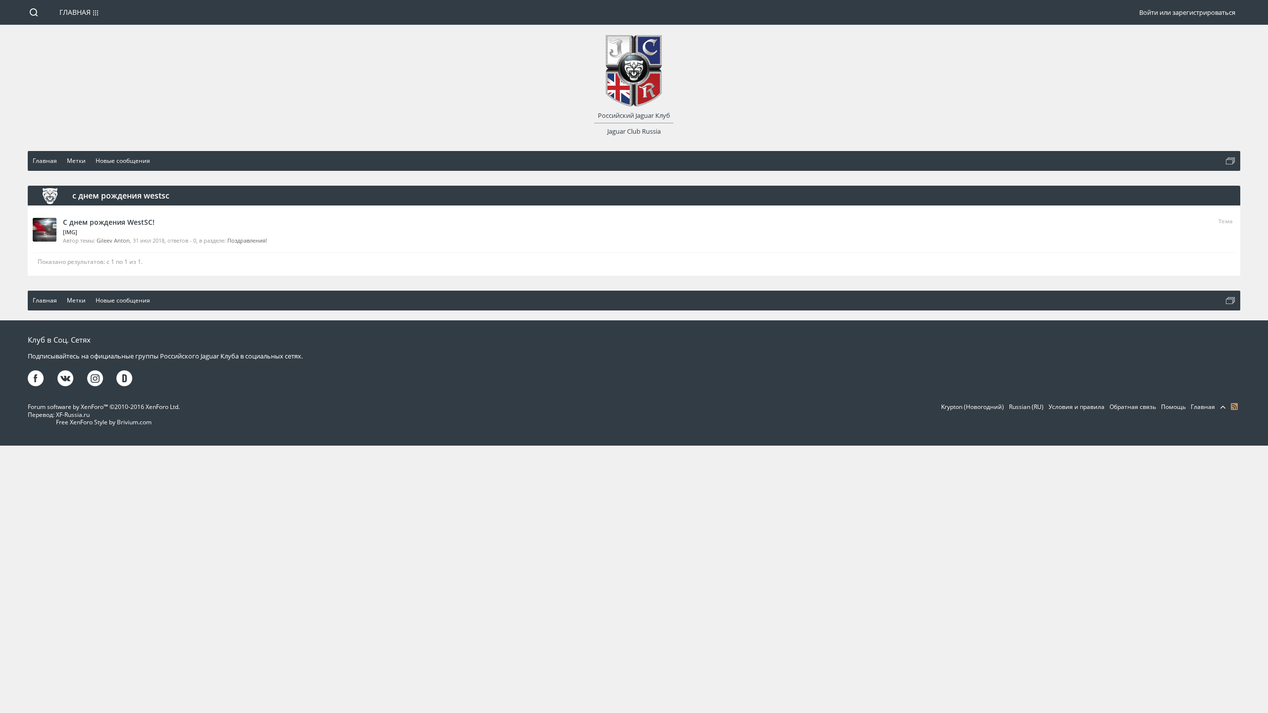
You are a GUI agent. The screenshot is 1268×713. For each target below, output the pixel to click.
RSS (1234, 406)
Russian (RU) (1026, 407)
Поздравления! (247, 240)
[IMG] (70, 232)
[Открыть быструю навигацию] (1230, 160)
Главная (75, 12)
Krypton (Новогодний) (972, 407)
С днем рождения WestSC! (109, 222)
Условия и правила (1077, 407)
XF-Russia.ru (73, 414)
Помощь (1173, 407)
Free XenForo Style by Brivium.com (104, 422)
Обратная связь (1133, 407)
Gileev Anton (113, 240)
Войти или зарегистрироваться (1187, 12)
